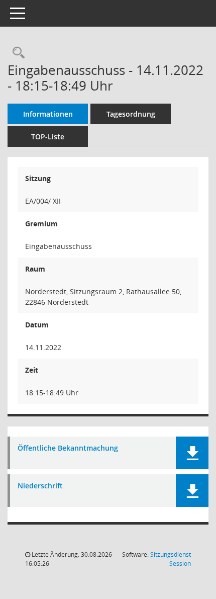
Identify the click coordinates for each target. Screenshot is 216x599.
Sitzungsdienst (170, 559)
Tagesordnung (130, 114)
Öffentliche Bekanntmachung (68, 448)
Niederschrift (40, 486)
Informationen (48, 114)
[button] (192, 453)
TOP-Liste (47, 136)
